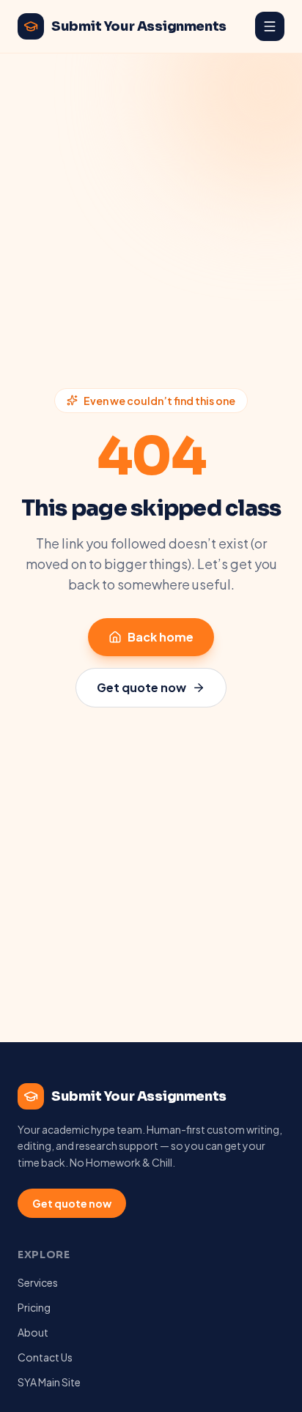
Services (38, 1282)
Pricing (34, 1307)
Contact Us (45, 1357)
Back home (161, 636)
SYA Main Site (49, 1382)
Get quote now (141, 687)
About (33, 1332)
